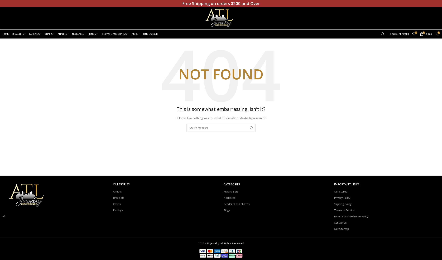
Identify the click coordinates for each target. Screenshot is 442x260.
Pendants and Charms (237, 204)
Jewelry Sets (231, 191)
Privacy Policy (342, 197)
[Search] (382, 34)
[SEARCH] (252, 128)
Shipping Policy (343, 204)
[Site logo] (221, 18)
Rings (227, 210)
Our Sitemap (341, 228)
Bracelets (118, 197)
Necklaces (230, 197)
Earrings (118, 210)
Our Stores (340, 191)
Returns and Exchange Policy (351, 216)
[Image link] (28, 195)
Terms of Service (344, 210)
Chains (117, 204)
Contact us (340, 222)
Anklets (117, 191)
